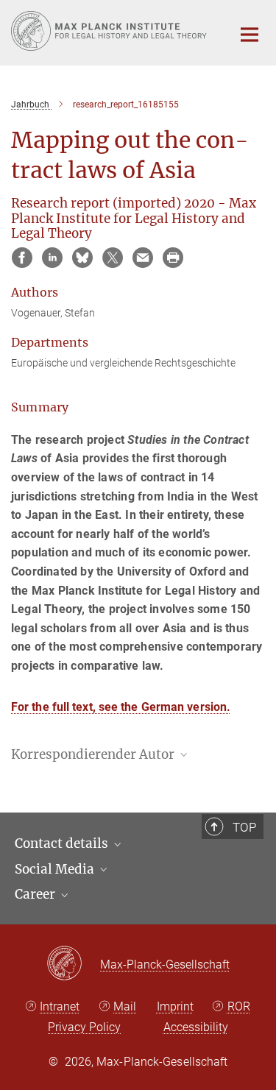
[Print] (173, 258)
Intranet (59, 1006)
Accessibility (195, 1027)
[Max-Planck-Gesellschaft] (73, 964)
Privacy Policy (84, 1027)
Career (36, 894)
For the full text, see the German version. (120, 707)
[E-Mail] (143, 258)
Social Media (56, 869)
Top (244, 827)
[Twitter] (113, 258)
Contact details (63, 843)
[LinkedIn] (52, 258)
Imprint (175, 1006)
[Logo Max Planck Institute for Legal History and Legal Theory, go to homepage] (110, 31)
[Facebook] (22, 258)
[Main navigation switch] (249, 34)
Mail (124, 1006)
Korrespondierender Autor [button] (94, 754)
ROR (238, 1006)
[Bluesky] (82, 258)
